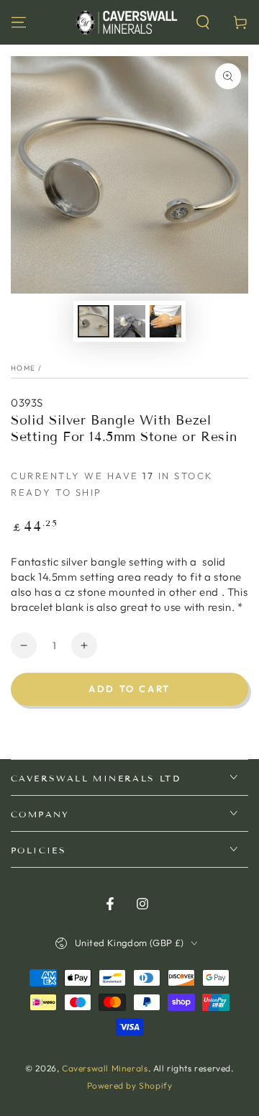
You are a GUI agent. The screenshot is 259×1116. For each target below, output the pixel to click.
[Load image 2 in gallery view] (129, 321)
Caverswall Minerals (104, 1068)
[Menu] (18, 22)
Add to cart (129, 688)
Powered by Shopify (130, 1085)
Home (23, 368)
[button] (203, 22)
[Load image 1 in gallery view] (93, 321)
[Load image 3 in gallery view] (165, 321)
